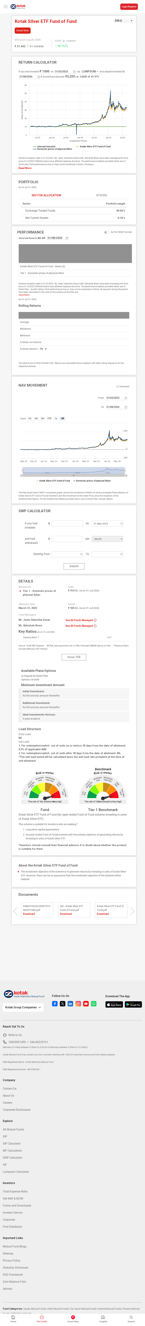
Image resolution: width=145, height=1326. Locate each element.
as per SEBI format (121, 232)
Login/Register (129, 6)
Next (132, 911)
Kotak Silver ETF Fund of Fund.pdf (110, 908)
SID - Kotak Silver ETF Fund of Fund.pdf (71, 908)
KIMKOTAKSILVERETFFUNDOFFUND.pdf (36, 908)
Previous (15, 911)
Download (29, 913)
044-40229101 (39, 1042)
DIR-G (118, 20)
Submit (74, 566)
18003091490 (17, 1042)
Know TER (74, 657)
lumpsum (89, 71)
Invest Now (22, 30)
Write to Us (15, 1035)
